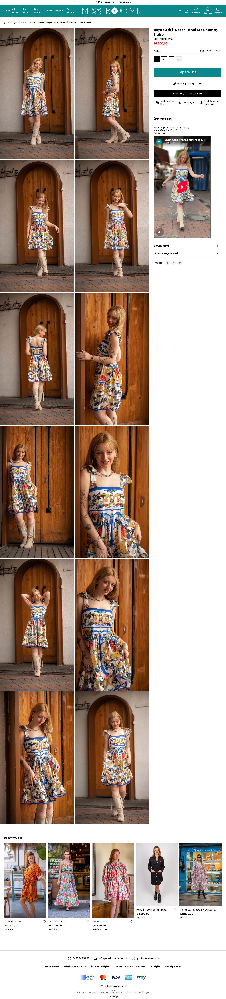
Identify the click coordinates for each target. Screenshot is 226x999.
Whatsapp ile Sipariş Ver (189, 83)
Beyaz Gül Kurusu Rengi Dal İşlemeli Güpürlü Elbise (198, 910)
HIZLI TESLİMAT (113, 2)
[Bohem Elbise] (25, 880)
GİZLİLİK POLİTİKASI (75, 966)
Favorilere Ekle (44, 921)
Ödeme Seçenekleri (166, 253)
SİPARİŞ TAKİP (172, 966)
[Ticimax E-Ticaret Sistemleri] (113, 996)
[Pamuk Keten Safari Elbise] (157, 874)
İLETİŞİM (155, 966)
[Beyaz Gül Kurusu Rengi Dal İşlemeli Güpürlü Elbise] (200, 874)
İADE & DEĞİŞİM (100, 966)
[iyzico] (113, 977)
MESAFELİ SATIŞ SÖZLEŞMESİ (129, 966)
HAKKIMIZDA (52, 966)
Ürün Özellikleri (163, 118)
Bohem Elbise (13, 921)
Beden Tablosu (214, 50)
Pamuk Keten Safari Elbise (151, 910)
